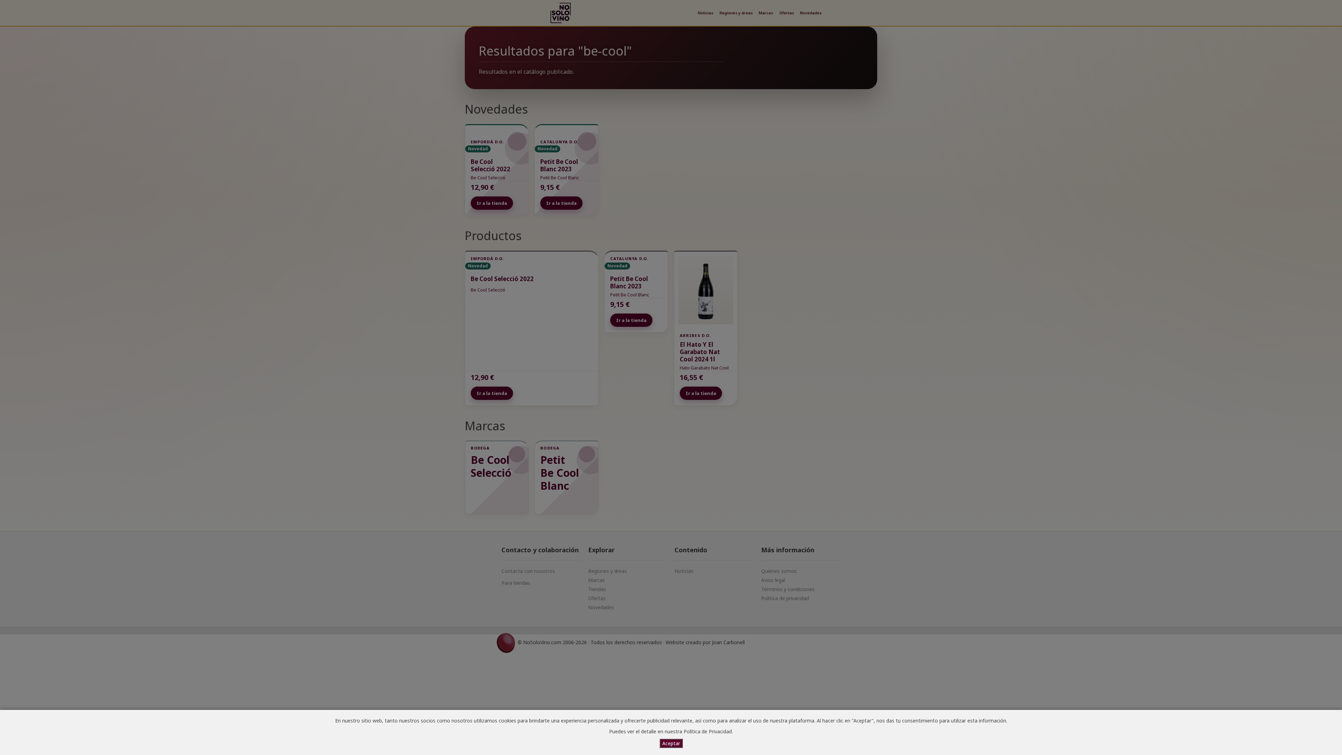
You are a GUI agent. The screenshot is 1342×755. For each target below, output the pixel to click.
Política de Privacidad (708, 731)
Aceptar (671, 743)
